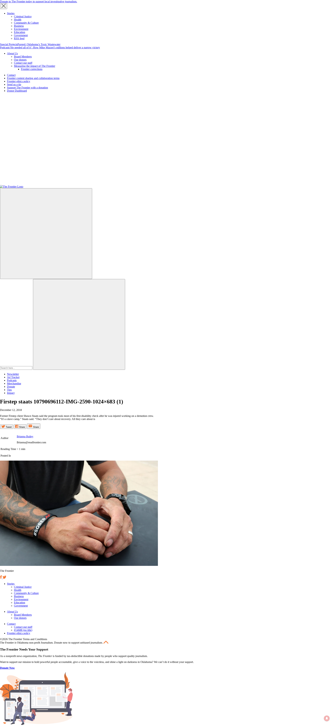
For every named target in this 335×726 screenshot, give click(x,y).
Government (21, 35)
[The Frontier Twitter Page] (4, 577)
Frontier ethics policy (18, 81)
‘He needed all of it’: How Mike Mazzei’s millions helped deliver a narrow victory (55, 47)
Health (17, 19)
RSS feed (19, 38)
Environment (21, 29)
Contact (11, 75)
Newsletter (13, 374)
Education (19, 32)
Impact (10, 392)
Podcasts (5, 47)
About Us (12, 53)
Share (21, 427)
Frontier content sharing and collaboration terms (33, 78)
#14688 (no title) (23, 630)
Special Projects (8, 44)
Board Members (23, 56)
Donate (11, 386)
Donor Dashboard (17, 90)
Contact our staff (23, 62)
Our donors (20, 59)
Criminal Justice (23, 16)
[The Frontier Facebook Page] (1, 577)
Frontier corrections (31, 69)
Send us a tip (14, 84)
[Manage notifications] (327, 718)
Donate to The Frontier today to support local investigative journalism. (38, 1)
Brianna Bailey (25, 436)
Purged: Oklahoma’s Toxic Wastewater (38, 44)
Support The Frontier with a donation (27, 87)
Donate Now (7, 667)
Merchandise (14, 383)
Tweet (8, 427)
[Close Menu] (3, 6)
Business (19, 25)
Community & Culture (26, 22)
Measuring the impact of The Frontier (34, 65)
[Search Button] (79, 324)
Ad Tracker (13, 377)
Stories (10, 13)
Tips (9, 389)
